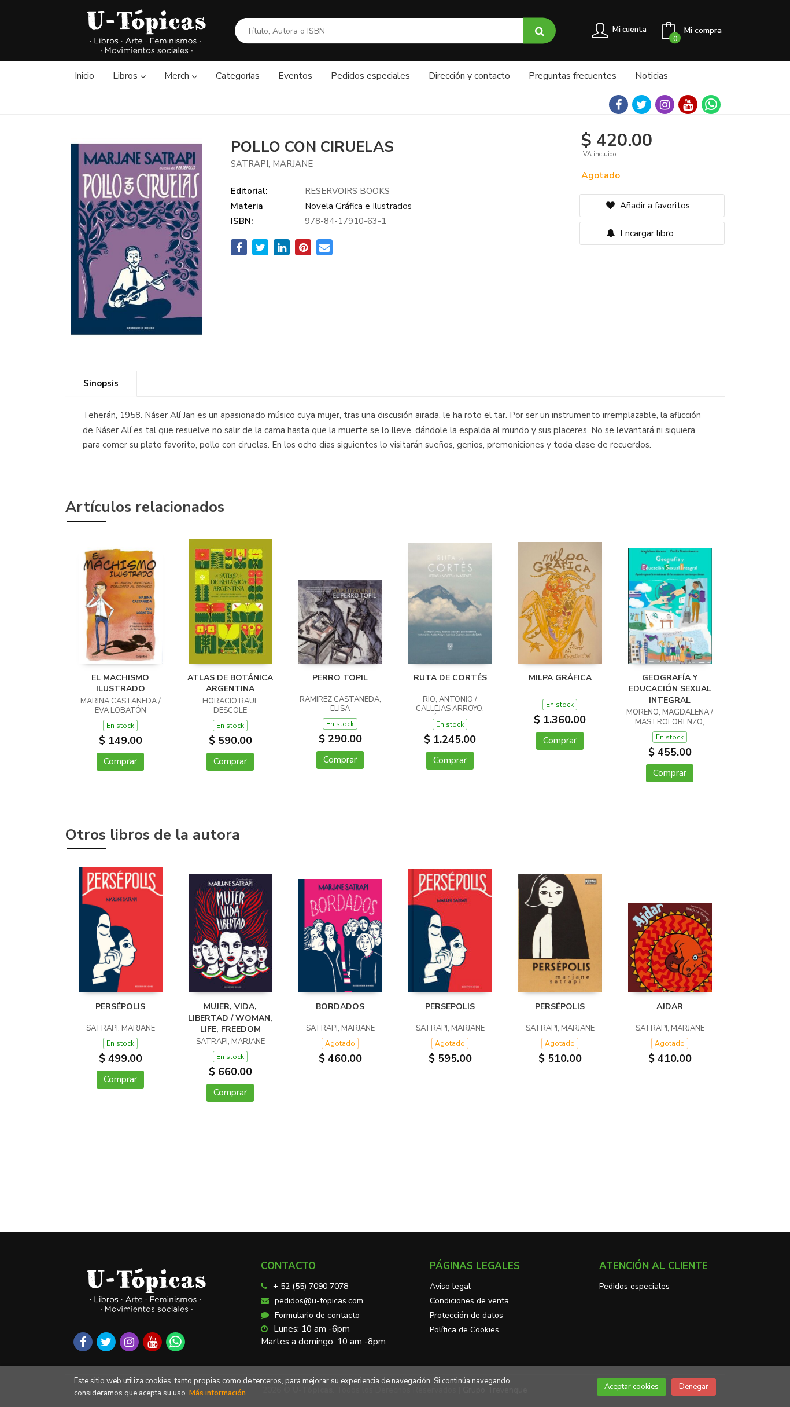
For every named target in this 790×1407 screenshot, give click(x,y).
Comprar (120, 761)
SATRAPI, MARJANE (272, 164)
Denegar (693, 1387)
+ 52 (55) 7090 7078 (310, 1286)
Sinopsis (101, 383)
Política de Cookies (464, 1329)
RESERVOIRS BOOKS (347, 191)
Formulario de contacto (317, 1315)
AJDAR (669, 1006)
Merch (177, 75)
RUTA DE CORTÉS (450, 677)
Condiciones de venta (469, 1300)
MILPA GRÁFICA (560, 677)
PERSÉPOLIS (120, 1006)
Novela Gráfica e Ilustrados (358, 206)
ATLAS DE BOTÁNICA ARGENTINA (230, 683)
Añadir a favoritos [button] (654, 205)
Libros (126, 75)
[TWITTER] (641, 104)
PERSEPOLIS (450, 1006)
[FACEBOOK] (618, 104)
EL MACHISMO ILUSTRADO (120, 683)
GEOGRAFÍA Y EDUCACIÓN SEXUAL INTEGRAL (670, 689)
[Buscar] (539, 31)
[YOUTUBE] (687, 104)
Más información (217, 1393)
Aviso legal (450, 1286)
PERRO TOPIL (340, 677)
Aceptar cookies (631, 1387)
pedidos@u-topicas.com (319, 1300)
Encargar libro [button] (646, 233)
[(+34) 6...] (711, 104)
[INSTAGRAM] (664, 104)
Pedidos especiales (634, 1286)
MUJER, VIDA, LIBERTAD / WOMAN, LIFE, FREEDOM (230, 1018)
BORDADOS (340, 1006)
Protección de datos (466, 1315)
